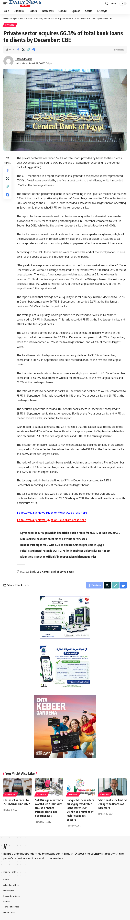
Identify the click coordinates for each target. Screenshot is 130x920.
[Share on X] (23, 49)
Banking (9, 25)
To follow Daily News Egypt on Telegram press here (51, 520)
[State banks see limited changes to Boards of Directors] (112, 786)
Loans (70, 571)
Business (10, 794)
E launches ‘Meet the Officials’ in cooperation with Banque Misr (58, 556)
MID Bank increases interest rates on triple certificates (53, 539)
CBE (39, 571)
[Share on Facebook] (18, 49)
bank (32, 571)
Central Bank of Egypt (54, 571)
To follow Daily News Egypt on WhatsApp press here (52, 512)
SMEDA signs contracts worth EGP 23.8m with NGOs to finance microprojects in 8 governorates (49, 808)
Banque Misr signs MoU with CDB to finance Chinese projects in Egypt (62, 544)
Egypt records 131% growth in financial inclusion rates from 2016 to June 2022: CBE (70, 532)
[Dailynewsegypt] (25, 3)
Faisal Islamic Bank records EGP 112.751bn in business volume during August (65, 550)
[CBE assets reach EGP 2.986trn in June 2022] (17, 786)
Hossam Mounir (23, 58)
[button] (6, 3)
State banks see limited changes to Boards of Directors (112, 804)
